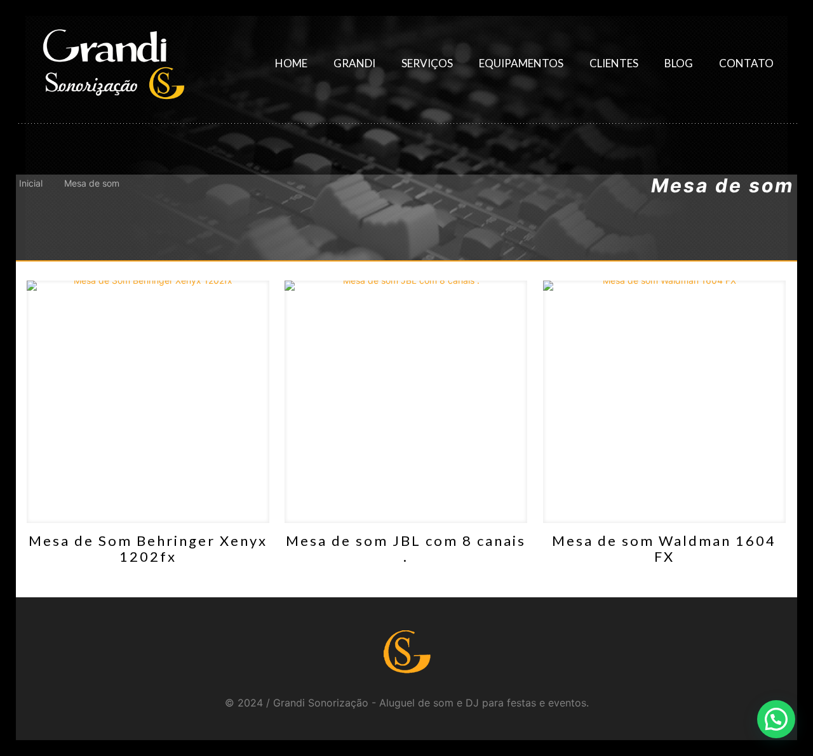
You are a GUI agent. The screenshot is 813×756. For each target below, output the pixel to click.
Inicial (31, 183)
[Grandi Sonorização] (113, 63)
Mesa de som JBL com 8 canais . (406, 548)
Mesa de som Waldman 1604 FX (664, 548)
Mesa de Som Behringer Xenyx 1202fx (148, 548)
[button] (776, 719)
